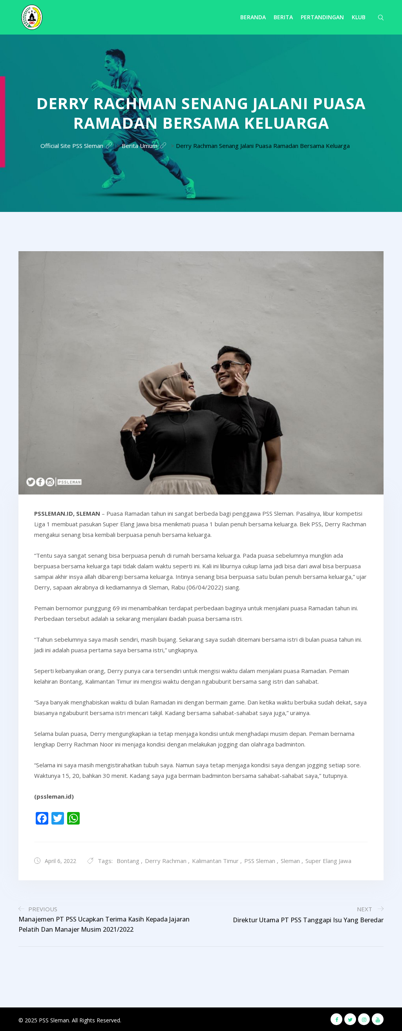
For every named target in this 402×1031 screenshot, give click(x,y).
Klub (358, 17)
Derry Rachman (165, 861)
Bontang (128, 861)
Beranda (253, 17)
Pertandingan (322, 17)
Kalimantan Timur (215, 861)
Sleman (290, 861)
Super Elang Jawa (328, 861)
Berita (283, 17)
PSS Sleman (259, 861)
